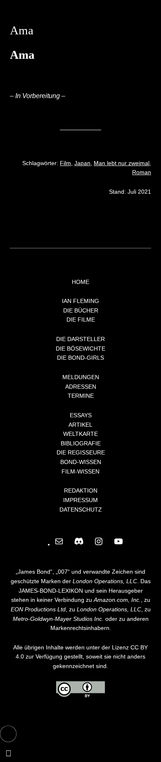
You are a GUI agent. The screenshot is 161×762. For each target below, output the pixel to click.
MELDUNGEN (80, 377)
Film (65, 163)
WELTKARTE (80, 433)
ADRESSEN (80, 386)
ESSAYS (81, 415)
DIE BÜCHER (80, 310)
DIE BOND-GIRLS (80, 357)
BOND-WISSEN (80, 462)
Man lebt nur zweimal (121, 163)
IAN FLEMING (80, 301)
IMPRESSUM (80, 500)
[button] (8, 734)
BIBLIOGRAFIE (81, 443)
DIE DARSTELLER (80, 339)
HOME (80, 282)
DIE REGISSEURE (81, 452)
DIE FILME (80, 319)
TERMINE (81, 395)
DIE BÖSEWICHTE (80, 348)
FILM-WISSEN (80, 471)
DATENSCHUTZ (80, 509)
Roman (141, 172)
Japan (82, 163)
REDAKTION (80, 490)
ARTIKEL (80, 424)
